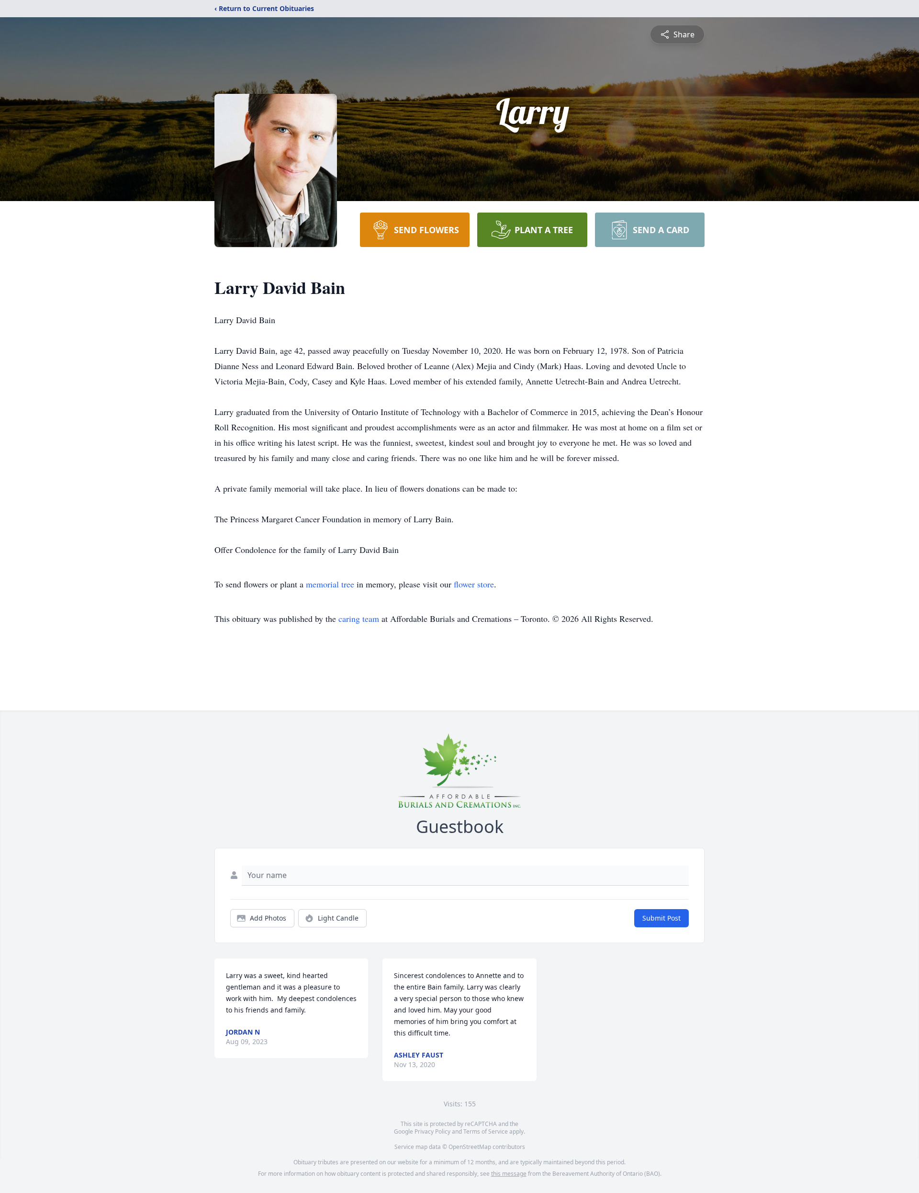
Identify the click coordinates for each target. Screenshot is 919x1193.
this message (509, 1174)
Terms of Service (485, 1131)
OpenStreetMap (469, 1147)
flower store (474, 584)
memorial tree (330, 584)
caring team (358, 618)
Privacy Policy (432, 1131)
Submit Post (661, 918)
